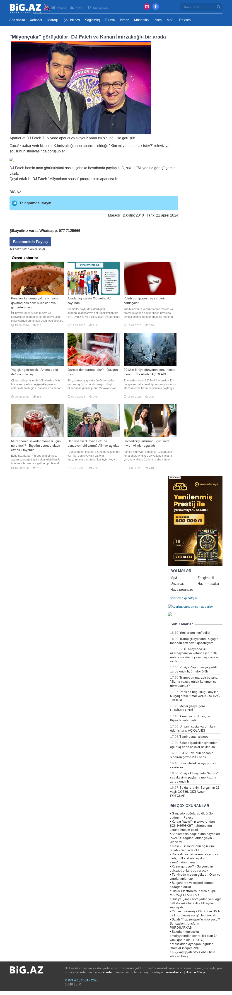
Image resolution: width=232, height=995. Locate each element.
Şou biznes (71, 20)
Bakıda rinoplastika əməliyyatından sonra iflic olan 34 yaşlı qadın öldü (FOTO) (194, 936)
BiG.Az (15, 192)
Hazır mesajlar (208, 583)
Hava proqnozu (181, 589)
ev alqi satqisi (187, 598)
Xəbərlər (36, 20)
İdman (124, 20)
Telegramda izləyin (35, 203)
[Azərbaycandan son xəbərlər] (190, 606)
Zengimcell (206, 578)
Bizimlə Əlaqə (195, 972)
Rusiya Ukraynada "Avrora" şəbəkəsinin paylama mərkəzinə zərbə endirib (194, 777)
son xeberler (104, 972)
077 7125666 (69, 231)
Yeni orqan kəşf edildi (194, 632)
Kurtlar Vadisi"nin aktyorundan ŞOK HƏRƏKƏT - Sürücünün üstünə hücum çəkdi (192, 825)
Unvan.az (177, 583)
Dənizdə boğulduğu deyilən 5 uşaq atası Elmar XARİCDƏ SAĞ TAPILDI (195, 696)
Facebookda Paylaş (30, 242)
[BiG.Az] (30, 8)
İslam (158, 20)
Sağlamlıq (92, 20)
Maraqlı (52, 20)
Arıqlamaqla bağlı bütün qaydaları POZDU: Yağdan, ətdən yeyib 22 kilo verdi (195, 838)
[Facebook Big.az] (155, 6)
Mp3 (170, 20)
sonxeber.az (174, 972)
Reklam (185, 20)
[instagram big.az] (147, 6)
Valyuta (61, 7)
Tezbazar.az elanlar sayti (27, 249)
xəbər (26, 146)
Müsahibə (141, 20)
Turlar (172, 598)
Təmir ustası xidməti (193, 736)
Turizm (110, 20)
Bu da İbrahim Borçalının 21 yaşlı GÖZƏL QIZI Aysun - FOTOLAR (195, 791)
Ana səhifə (17, 20)
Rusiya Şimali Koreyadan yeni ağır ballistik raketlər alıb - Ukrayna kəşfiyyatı (195, 903)
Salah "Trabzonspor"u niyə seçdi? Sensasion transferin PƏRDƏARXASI (195, 923)
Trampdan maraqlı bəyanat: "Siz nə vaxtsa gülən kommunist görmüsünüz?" (194, 681)
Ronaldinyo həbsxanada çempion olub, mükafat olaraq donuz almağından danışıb (195, 858)
